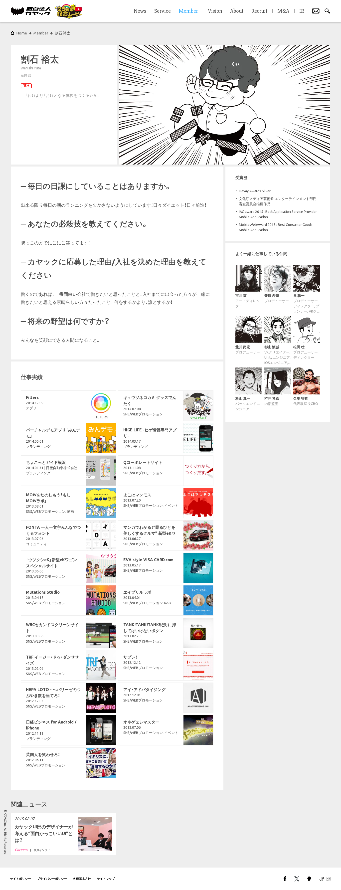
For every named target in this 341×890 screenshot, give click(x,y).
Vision (215, 11)
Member (40, 33)
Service (162, 11)
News (140, 11)
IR (301, 11)
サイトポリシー (20, 878)
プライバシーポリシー (52, 878)
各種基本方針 (82, 878)
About (236, 11)
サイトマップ (106, 878)
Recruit (259, 11)
